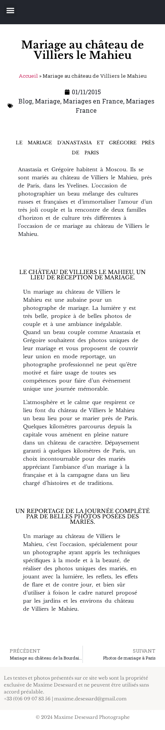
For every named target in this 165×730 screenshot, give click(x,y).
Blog (25, 101)
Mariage (47, 101)
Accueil (28, 75)
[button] (10, 10)
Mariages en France (93, 101)
